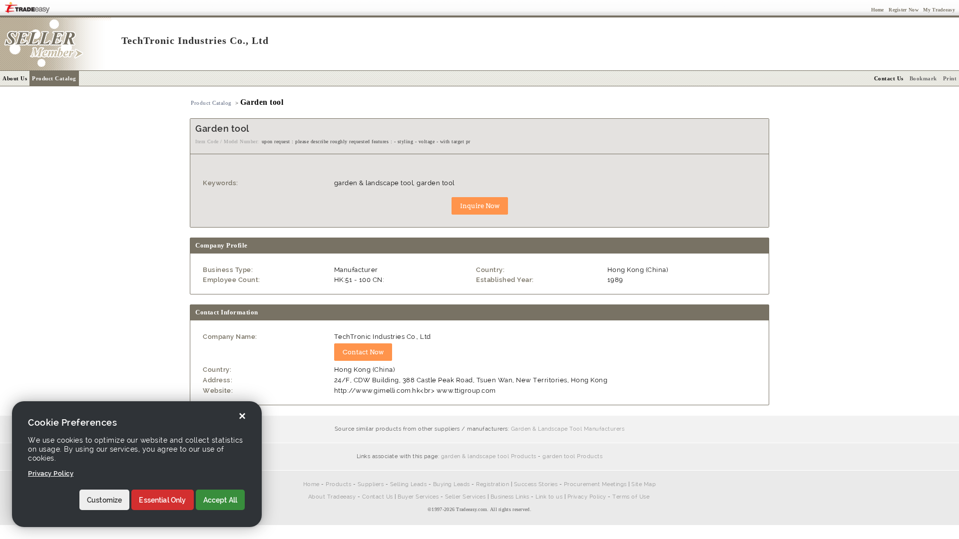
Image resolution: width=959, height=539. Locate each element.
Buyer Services (418, 497)
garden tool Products (572, 456)
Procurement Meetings (595, 484)
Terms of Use (630, 497)
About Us (14, 78)
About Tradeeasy (332, 497)
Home (311, 484)
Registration (492, 484)
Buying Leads (451, 484)
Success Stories (536, 484)
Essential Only (162, 500)
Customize (104, 500)
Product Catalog (54, 78)
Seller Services (465, 497)
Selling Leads (408, 484)
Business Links (509, 497)
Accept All (220, 500)
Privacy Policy (586, 497)
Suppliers (371, 484)
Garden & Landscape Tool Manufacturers (568, 429)
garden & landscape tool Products (488, 456)
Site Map (643, 484)
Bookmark (923, 78)
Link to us (548, 497)
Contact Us (377, 497)
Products (338, 484)
